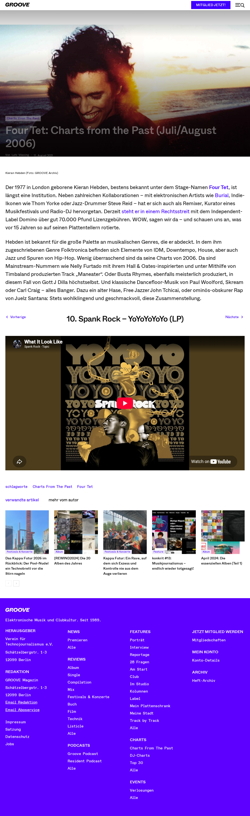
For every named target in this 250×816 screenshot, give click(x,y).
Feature (158, 551)
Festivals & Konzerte (19, 551)
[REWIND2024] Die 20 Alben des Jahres (72, 561)
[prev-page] (8, 583)
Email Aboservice (22, 709)
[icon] (240, 5)
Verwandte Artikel (22, 500)
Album (59, 551)
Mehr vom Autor (64, 500)
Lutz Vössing (20, 155)
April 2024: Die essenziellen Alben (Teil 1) (221, 561)
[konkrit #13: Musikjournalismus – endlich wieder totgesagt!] (174, 532)
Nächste (232, 316)
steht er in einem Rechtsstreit (155, 211)
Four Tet (219, 187)
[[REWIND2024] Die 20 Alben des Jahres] (76, 532)
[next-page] (16, 583)
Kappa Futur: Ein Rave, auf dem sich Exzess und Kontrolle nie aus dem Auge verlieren (124, 566)
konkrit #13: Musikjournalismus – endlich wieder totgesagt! (173, 563)
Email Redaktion (21, 702)
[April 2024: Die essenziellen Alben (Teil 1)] (223, 532)
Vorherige (18, 316)
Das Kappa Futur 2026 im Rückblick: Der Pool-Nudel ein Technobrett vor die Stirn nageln (27, 566)
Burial (222, 195)
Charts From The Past (23, 118)
